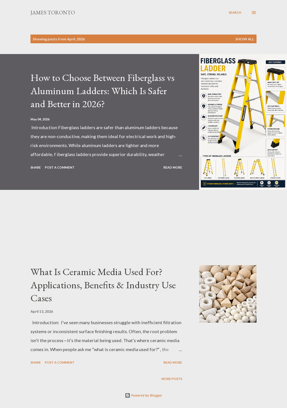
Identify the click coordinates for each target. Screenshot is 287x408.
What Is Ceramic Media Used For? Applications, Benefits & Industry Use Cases (103, 284)
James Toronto (52, 12)
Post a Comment (59, 167)
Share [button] (35, 167)
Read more (172, 167)
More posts (171, 379)
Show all (244, 39)
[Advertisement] (134, 233)
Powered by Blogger (146, 395)
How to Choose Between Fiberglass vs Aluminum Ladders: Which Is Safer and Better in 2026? (102, 90)
